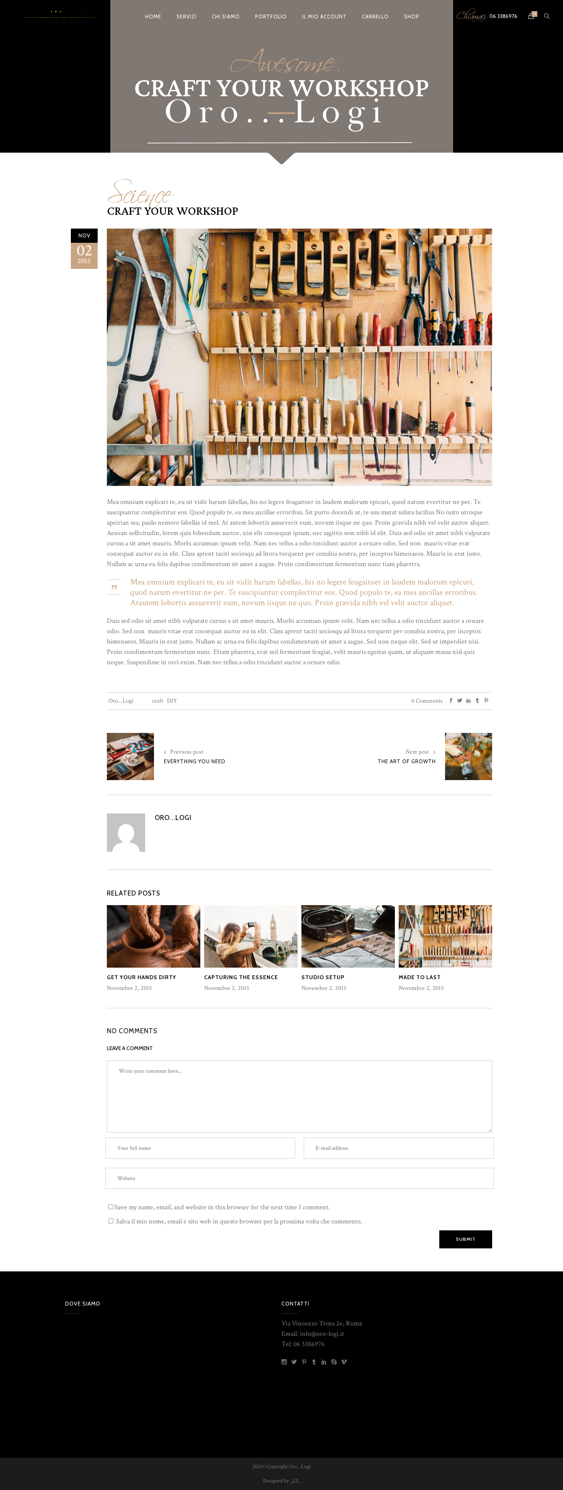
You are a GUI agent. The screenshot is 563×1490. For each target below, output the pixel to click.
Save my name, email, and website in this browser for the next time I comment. (222, 1207)
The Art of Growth (407, 761)
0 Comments (427, 701)
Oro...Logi (120, 701)
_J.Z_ (294, 1480)
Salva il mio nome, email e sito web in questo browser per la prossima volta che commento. (239, 1221)
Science (139, 189)
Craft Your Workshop (172, 211)
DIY (172, 701)
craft (157, 701)
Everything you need (195, 761)
